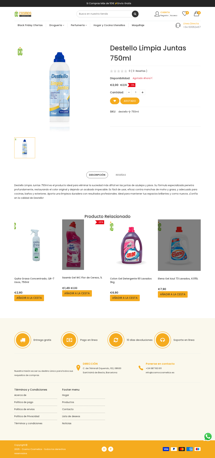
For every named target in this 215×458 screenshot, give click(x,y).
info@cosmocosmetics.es (160, 372)
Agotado (130, 101)
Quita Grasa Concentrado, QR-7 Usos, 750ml (34, 280)
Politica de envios (24, 409)
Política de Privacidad (26, 416)
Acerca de (20, 395)
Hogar (65, 395)
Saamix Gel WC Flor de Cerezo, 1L (82, 277)
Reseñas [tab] (121, 175)
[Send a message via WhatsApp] (208, 436)
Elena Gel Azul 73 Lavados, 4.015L (178, 278)
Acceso (173, 15)
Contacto (68, 409)
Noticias (66, 423)
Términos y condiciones (28, 423)
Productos (68, 402)
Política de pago (23, 402)
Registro (164, 15)
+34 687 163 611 (154, 368)
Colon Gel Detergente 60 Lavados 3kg (131, 280)
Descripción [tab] (97, 175)
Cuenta (165, 12)
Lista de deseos (71, 416)
